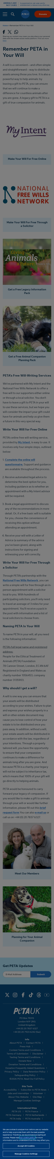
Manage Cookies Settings (26, 1154)
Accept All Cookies (26, 1146)
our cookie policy (27, 1137)
